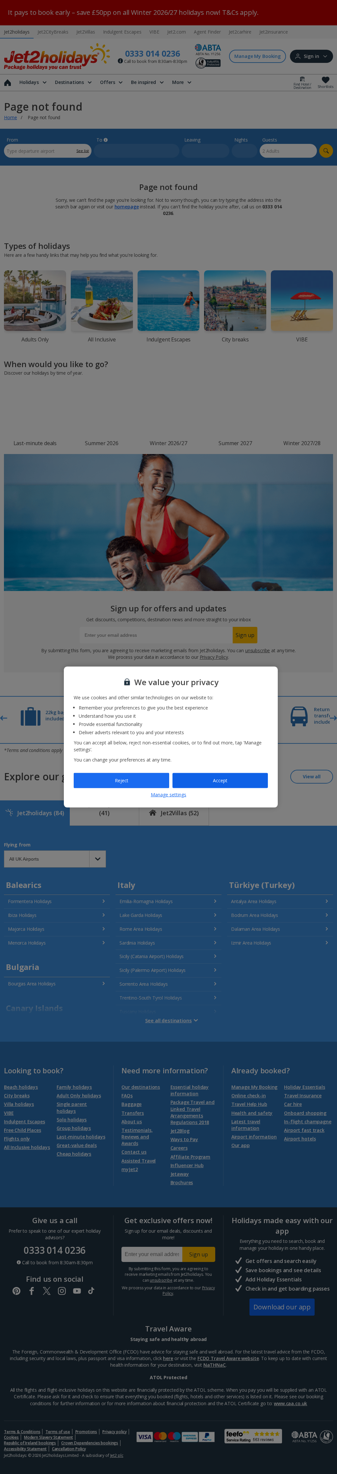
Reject (121, 780)
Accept (220, 780)
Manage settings (168, 794)
